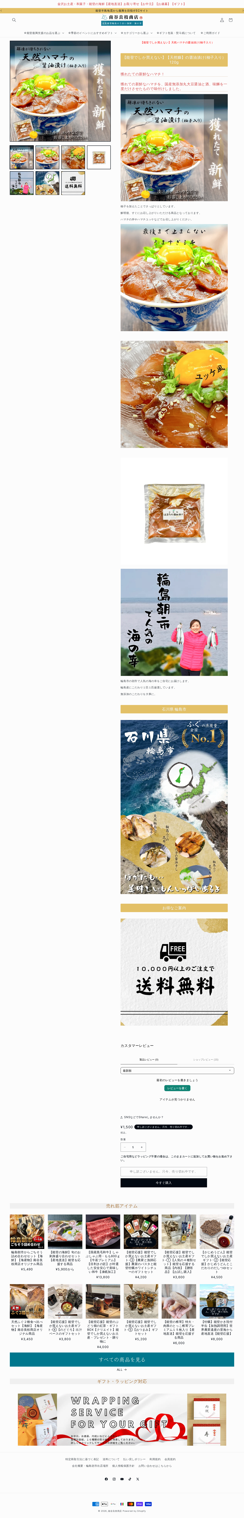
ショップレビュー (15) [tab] (205, 1059)
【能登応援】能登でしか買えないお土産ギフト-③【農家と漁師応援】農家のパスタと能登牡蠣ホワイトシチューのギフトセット (141, 1262)
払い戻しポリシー (134, 1459)
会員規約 (170, 1459)
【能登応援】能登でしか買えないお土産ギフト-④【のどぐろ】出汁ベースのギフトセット (65, 1327)
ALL (120, 1369)
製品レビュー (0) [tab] (149, 1059)
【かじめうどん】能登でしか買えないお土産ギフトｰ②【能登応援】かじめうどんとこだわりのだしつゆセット (217, 1262)
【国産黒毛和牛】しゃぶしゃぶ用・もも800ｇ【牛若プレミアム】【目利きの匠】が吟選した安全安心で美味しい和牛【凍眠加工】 (103, 1262)
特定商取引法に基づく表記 (82, 1459)
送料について (111, 1459)
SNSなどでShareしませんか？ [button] (144, 1117)
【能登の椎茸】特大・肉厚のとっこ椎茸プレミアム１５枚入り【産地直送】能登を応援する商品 (179, 1329)
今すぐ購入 (164, 1183)
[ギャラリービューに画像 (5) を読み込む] (22, 183)
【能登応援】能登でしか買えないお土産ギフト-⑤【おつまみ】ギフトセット (141, 1327)
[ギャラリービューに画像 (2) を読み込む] (47, 157)
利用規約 (155, 1459)
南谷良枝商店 (115, 1511)
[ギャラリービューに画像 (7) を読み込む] (73, 183)
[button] (14, 20)
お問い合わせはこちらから (155, 1465)
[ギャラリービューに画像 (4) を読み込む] (99, 157)
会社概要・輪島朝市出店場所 (90, 1465)
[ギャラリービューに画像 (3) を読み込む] (73, 157)
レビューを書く (177, 1088)
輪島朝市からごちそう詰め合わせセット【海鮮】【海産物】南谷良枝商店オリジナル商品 (27, 1258)
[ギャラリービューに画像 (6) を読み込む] (47, 183)
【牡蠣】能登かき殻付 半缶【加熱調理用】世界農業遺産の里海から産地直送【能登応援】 (217, 1327)
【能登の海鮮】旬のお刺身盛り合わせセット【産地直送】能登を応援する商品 (65, 1258)
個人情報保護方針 (123, 1465)
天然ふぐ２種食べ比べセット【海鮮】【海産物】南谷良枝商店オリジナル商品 (27, 1327)
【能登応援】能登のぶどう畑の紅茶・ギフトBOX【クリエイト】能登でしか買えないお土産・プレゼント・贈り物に (103, 1331)
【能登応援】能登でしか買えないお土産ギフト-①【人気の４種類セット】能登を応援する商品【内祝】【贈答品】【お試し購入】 (179, 1262)
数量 (123, 1139)
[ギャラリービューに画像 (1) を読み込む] (22, 157)
